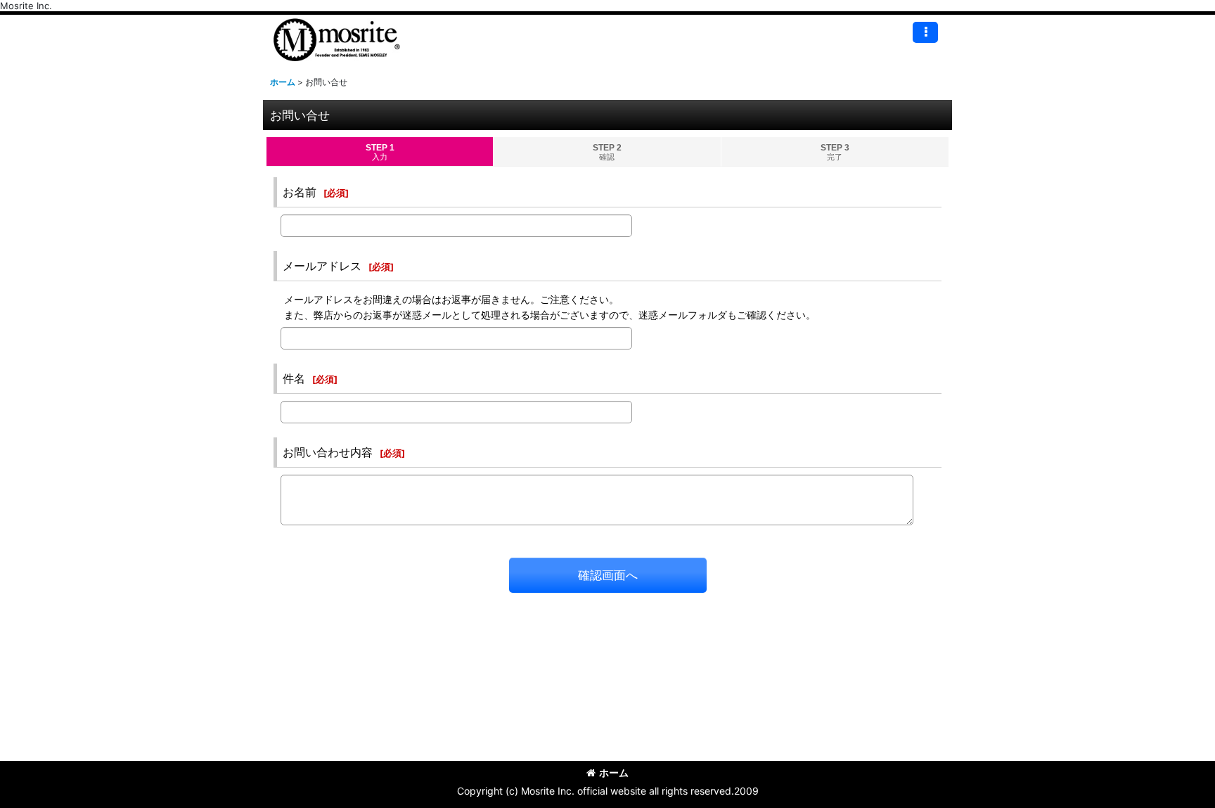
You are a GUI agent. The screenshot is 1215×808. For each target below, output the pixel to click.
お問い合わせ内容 (328, 452)
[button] (925, 32)
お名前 (299, 192)
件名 (294, 378)
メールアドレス (322, 266)
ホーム (614, 772)
